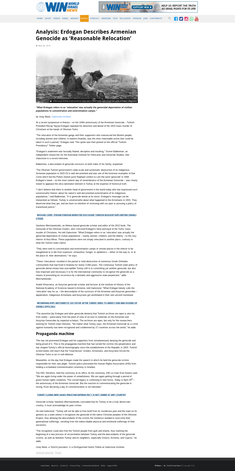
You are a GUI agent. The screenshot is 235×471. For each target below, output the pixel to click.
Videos (56, 18)
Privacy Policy (75, 466)
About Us (54, 466)
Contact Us (64, 466)
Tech (115, 18)
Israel (65, 18)
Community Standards (90, 466)
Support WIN (112, 466)
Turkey (58, 453)
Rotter (103, 466)
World (84, 18)
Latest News (45, 466)
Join (145, 18)
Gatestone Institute (61, 116)
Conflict (94, 18)
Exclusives (125, 18)
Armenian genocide (44, 453)
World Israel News (174, 466)
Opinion (137, 18)
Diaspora (106, 18)
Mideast (74, 18)
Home (40, 18)
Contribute (156, 18)
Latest (48, 18)
